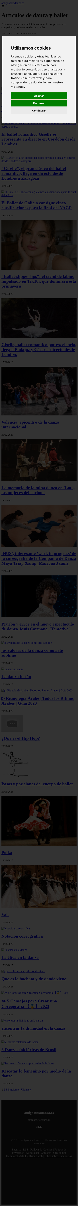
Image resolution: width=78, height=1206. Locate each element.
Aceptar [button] (39, 95)
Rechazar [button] (39, 103)
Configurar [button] (39, 110)
